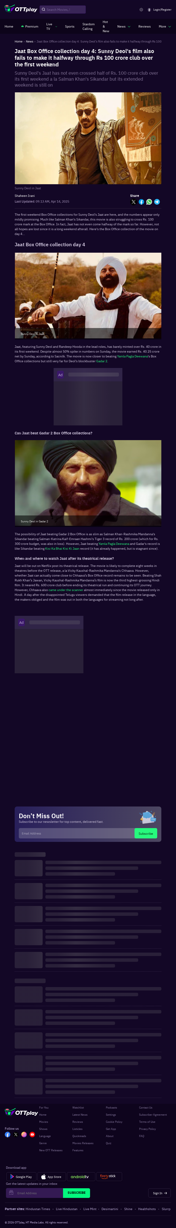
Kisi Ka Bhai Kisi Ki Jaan (62, 548)
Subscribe (146, 833)
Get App (111, 1129)
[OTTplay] (21, 10)
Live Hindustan (66, 1208)
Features (77, 1150)
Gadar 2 (101, 361)
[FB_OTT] (7, 1135)
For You (44, 1107)
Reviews (77, 1121)
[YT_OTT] (32, 1135)
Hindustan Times (38, 1208)
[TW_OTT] (16, 1135)
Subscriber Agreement (153, 1114)
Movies (43, 1121)
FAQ (141, 1136)
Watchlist (78, 1107)
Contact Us (145, 1107)
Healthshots (147, 1208)
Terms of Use (147, 1121)
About (109, 1136)
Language (45, 1136)
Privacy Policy (147, 1129)
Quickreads (79, 1136)
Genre (43, 1143)
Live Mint (89, 1208)
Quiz (108, 1143)
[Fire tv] (109, 1176)
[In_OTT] (24, 1135)
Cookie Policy (114, 1121)
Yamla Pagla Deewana (132, 356)
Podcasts (111, 1107)
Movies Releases (83, 1143)
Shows (43, 1129)
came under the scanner (66, 589)
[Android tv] (81, 1176)
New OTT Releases (51, 1150)
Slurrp (166, 1208)
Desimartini (110, 1208)
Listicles (77, 1129)
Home (43, 1114)
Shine (128, 1208)
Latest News (80, 1114)
